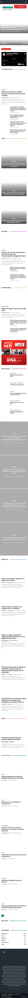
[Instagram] (14, 988)
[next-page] (5, 227)
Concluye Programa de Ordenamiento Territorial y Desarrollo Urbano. (13, 906)
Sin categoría (4, 825)
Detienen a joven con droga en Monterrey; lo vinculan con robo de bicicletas (12, 829)
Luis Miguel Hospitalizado (17, 384)
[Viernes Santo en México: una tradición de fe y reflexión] (14, 597)
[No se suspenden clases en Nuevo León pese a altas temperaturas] (5, 117)
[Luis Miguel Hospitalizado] (5, 384)
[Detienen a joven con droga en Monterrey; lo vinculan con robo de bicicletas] (14, 816)
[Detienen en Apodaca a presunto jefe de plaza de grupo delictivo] (14, 210)
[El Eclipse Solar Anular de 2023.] (5, 375)
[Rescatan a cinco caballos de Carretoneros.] (14, 790)
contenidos (9, 674)
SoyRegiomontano (5, 97)
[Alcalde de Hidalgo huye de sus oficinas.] (14, 869)
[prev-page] (2, 227)
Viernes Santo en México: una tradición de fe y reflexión (11, 607)
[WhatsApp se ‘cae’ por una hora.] (5, 402)
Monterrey (14, 161)
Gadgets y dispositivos (15, 400)
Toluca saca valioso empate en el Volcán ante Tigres (12, 579)
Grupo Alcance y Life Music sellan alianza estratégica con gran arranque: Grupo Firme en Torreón (18, 109)
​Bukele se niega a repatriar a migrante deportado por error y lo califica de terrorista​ (13, 636)
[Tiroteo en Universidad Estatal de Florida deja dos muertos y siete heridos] (5, 331)
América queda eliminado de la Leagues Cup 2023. (18, 394)
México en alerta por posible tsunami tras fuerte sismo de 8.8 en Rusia (13, 93)
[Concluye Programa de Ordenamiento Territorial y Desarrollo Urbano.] (14, 894)
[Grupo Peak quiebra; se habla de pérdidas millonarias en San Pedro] (14, 765)
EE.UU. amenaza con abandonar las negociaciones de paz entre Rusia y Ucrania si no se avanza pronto (18, 322)
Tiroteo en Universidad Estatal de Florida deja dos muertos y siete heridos (18, 330)
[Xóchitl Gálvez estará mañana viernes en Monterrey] (14, 843)
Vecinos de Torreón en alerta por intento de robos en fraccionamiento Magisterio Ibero (13, 254)
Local (13, 190)
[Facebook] (10, 988)
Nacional (3, 23)
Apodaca (14, 218)
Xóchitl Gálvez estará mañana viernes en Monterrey (13, 855)
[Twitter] (17, 988)
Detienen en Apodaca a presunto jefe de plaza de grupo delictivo (14, 221)
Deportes (12, 391)
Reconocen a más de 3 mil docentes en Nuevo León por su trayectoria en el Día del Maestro (18, 123)
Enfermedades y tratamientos (16, 383)
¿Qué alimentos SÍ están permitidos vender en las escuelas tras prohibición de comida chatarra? (13, 700)
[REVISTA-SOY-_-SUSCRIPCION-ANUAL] (14, 352)
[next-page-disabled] (5, 925)
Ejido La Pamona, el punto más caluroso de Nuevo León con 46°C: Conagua (18, 131)
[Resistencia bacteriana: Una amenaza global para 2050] (14, 728)
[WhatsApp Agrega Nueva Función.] (5, 411)
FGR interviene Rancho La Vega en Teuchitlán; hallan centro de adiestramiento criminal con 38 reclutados (13, 669)
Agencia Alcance (6, 49)
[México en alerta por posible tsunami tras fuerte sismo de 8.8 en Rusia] (11, 39)
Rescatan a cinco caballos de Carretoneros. (10, 802)
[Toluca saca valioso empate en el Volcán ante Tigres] (14, 569)
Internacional (5, 306)
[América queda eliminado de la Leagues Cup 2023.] (5, 393)
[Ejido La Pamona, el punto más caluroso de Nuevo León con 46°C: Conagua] (5, 132)
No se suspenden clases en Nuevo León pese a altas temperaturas (17, 116)
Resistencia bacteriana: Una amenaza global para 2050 (11, 738)
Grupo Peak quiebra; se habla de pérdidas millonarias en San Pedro (12, 777)
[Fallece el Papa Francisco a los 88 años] (14, 297)
